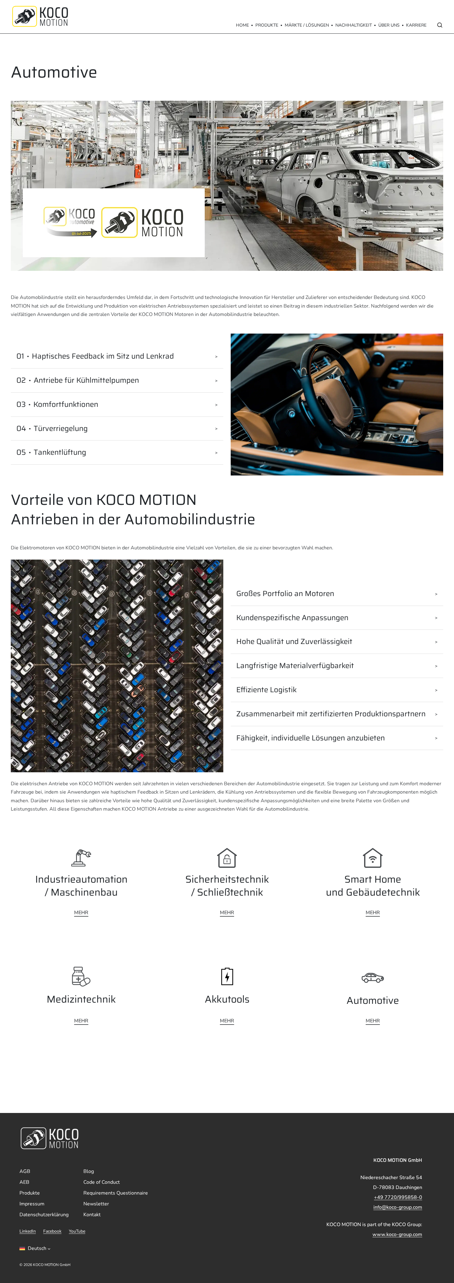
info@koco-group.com (397, 1207)
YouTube (77, 1231)
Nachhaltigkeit (353, 25)
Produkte (266, 25)
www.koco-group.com (397, 1234)
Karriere (416, 25)
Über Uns (389, 25)
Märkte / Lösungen (307, 25)
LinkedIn (27, 1231)
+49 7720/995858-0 (398, 1197)
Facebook (52, 1231)
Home (242, 25)
